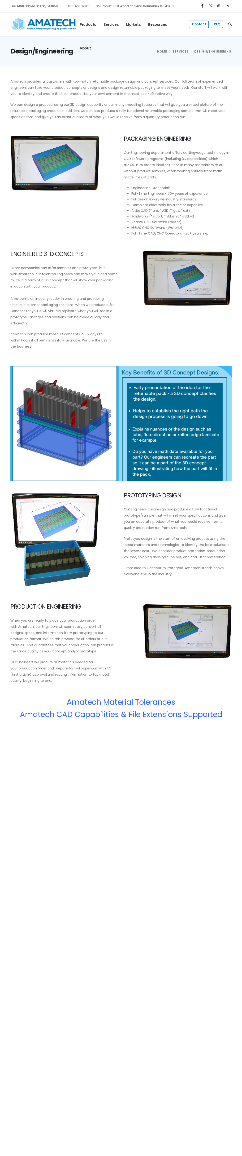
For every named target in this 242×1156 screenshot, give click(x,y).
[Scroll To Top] (234, 1150)
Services (111, 24)
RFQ (217, 24)
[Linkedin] (228, 5)
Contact (199, 24)
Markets (133, 24)
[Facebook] (203, 5)
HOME (162, 51)
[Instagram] (219, 5)
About (85, 48)
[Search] (230, 24)
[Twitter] (211, 5)
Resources (157, 24)
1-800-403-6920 (77, 6)
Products (88, 24)
